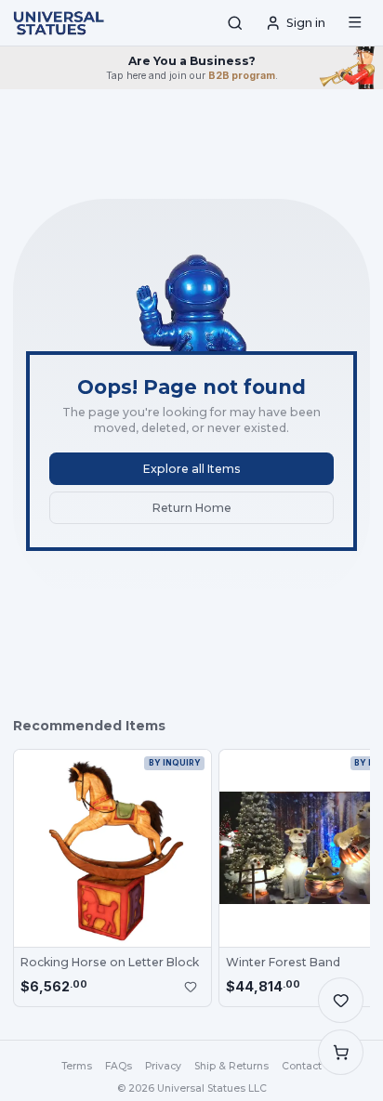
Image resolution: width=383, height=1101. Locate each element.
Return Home (191, 508)
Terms (76, 1066)
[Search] (235, 23)
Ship (231, 1066)
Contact (302, 1066)
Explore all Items (192, 469)
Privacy (163, 1066)
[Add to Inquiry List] (191, 987)
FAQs (118, 1066)
